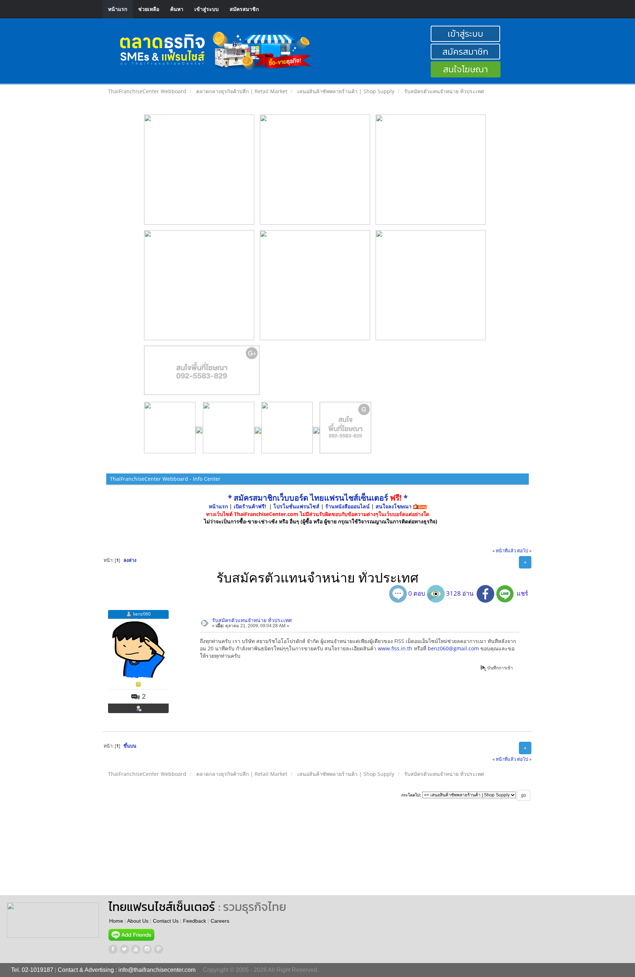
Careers (220, 921)
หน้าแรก (117, 9)
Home (116, 921)
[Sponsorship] (202, 373)
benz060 (142, 614)
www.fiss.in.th (395, 648)
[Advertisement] (333, 855)
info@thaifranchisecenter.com (156, 970)
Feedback (194, 921)
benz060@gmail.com (453, 648)
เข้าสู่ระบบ (206, 9)
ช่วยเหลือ (148, 9)
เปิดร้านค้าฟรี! (250, 506)
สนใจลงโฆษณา (393, 506)
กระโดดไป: (411, 795)
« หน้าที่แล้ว (504, 551)
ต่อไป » (524, 551)
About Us (137, 921)
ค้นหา (176, 9)
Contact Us (166, 921)
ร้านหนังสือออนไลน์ (347, 506)
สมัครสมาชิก (244, 9)
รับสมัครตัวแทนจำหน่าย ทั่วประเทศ (252, 620)
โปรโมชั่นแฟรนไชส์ (297, 506)
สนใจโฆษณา (465, 69)
